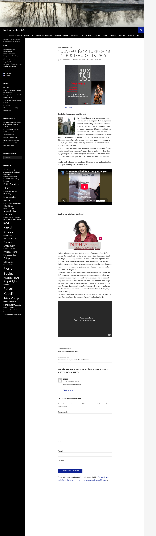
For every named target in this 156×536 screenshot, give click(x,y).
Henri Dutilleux (9, 208)
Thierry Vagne (79, 60)
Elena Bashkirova (10, 191)
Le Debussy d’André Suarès (11, 129)
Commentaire (63, 412)
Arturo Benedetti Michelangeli (11, 172)
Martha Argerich (16, 219)
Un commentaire (95, 60)
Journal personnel (8, 135)
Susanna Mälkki (8, 308)
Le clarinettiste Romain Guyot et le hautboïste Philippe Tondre (12, 124)
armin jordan (14, 170)
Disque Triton (68, 107)
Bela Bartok (7, 174)
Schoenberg (9, 304)
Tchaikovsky (17, 310)
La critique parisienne (9, 54)
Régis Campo (11, 298)
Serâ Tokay (18, 305)
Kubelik (5, 217)
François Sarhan (17, 203)
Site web (61, 460)
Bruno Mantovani (9, 179)
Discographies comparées (11, 95)
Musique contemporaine (44, 35)
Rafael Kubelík (7, 51)
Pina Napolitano (11, 277)
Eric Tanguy (7, 203)
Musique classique (61, 35)
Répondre (69, 390)
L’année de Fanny (8, 145)
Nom (59, 441)
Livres (105, 35)
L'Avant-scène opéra (9, 49)
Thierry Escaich (7, 312)
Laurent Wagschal (14, 217)
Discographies (86, 35)
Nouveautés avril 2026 (10, 143)
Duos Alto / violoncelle (10, 137)
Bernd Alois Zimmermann (10, 176)
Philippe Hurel (10, 251)
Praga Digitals (11, 281)
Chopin (18, 179)
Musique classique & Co (14, 30)
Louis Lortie (7, 219)
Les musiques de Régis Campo (68, 350)
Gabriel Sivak (8, 206)
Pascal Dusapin (7, 235)
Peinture (113, 35)
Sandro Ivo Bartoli (9, 302)
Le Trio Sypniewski (8, 132)
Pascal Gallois (10, 238)
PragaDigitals (7, 62)
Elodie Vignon (8, 194)
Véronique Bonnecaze (12, 314)
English (139, 35)
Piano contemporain (9, 60)
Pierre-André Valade (9, 265)
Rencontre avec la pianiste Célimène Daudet (73, 358)
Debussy (6, 181)
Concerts (97, 35)
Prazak (6, 284)
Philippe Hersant (9, 249)
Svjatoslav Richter (8, 310)
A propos (122, 35)
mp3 (6, 222)
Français (131, 35)
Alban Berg (6, 170)
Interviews (74, 35)
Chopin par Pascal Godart (11, 140)
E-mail (60, 451)
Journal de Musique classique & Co (21, 35)
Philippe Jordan (9, 255)
